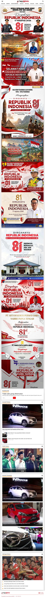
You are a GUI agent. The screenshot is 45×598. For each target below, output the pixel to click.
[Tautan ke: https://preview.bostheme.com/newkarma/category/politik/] (42, 446)
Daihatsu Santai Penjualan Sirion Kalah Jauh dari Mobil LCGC (20, 438)
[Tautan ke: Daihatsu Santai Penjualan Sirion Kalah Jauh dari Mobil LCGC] (4, 440)
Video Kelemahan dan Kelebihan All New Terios (12, 429)
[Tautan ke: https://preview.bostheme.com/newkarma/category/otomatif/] (42, 402)
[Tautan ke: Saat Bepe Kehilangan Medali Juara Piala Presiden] (22, 568)
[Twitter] (41, 593)
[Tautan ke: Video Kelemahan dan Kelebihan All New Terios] (22, 416)
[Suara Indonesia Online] (23, 1)
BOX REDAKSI (18, 596)
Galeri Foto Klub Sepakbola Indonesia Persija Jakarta (14, 588)
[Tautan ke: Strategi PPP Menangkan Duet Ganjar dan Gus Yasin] (22, 460)
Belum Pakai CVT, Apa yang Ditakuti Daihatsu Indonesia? (19, 432)
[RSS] (43, 593)
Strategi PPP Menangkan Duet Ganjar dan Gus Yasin (15, 468)
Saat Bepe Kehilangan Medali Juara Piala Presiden (14, 581)
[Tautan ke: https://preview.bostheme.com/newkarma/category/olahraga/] (42, 554)
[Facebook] (39, 593)
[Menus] (2, 1)
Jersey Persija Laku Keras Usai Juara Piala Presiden (14, 583)
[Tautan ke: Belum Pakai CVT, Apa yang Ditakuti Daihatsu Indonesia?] (4, 434)
